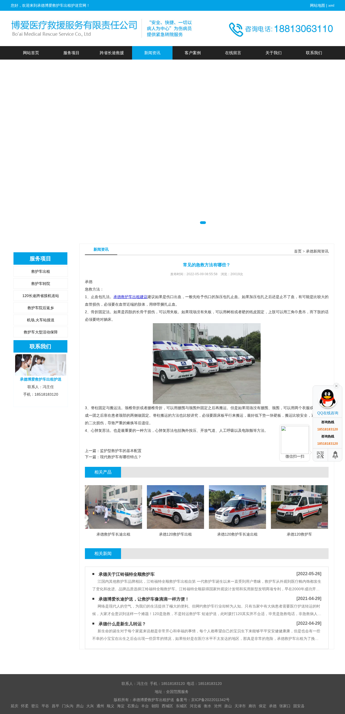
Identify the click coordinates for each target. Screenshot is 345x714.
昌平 (55, 706)
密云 (35, 706)
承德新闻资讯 (317, 251)
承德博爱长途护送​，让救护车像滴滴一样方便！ (144, 599)
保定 (262, 706)
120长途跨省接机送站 (40, 296)
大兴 (90, 706)
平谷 (45, 706)
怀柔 (25, 706)
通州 (100, 706)
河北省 (195, 706)
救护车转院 (40, 283)
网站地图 (317, 5)
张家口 (285, 706)
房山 (80, 706)
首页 (298, 251)
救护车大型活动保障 (41, 332)
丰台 (145, 706)
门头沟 (67, 706)
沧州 (218, 706)
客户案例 (193, 52)
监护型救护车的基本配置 (121, 451)
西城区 (167, 706)
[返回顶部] (336, 455)
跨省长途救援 (112, 52)
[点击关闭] (336, 385)
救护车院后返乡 (40, 308)
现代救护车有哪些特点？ (121, 457)
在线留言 (233, 52)
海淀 (121, 706)
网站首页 (31, 52)
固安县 (299, 706)
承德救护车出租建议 (130, 297)
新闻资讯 (152, 52)
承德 (273, 706)
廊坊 (252, 706)
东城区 (181, 706)
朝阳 (155, 706)
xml (331, 5)
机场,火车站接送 (40, 320)
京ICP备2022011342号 (210, 700)
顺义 (110, 706)
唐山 (228, 706)
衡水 (207, 706)
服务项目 (71, 52)
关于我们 (273, 52)
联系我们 (314, 52)
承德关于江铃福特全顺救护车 (127, 574)
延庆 (14, 706)
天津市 (240, 706)
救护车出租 (40, 271)
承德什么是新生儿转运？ (122, 624)
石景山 (133, 706)
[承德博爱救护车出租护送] (102, 28)
